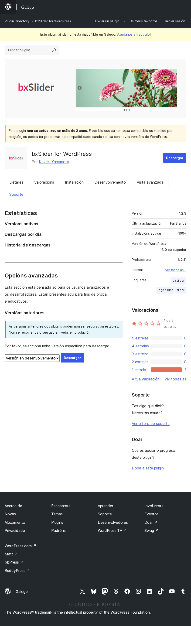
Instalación (74, 182)
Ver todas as (175, 379)
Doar (150, 522)
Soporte (16, 194)
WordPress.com (20, 546)
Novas (10, 514)
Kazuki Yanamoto (54, 161)
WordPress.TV (112, 530)
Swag (151, 530)
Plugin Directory (17, 21)
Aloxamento (15, 522)
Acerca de (13, 505)
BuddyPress (17, 570)
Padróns (58, 530)
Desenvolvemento (110, 182)
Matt (11, 554)
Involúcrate (154, 505)
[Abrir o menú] (183, 7)
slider (180, 290)
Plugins (57, 522)
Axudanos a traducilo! (134, 34)
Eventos (151, 514)
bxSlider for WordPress (62, 154)
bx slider (178, 280)
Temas (57, 514)
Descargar (174, 158)
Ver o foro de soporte (151, 423)
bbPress (14, 562)
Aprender (105, 505)
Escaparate (61, 505)
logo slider (165, 290)
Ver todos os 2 (175, 270)
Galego (22, 591)
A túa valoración (146, 379)
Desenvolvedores (113, 522)
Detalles (16, 182)
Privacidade (15, 530)
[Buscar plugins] (54, 50)
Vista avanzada (150, 182)
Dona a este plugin (148, 468)
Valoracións (44, 182)
